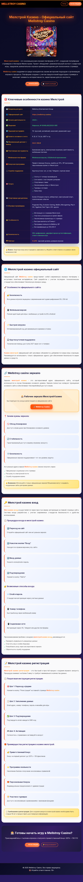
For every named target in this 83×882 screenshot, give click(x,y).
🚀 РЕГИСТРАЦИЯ (32, 844)
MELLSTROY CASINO (14, 3)
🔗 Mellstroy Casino (42, 407)
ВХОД (64, 4)
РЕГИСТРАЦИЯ (75, 4)
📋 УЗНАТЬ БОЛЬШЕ (49, 84)
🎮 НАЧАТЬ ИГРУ (32, 83)
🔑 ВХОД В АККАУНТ (49, 845)
